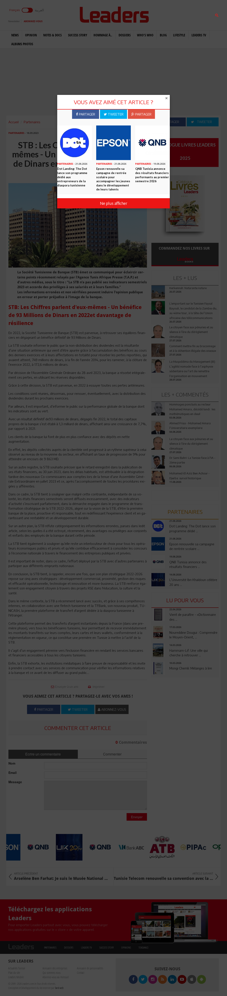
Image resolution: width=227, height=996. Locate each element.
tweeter (115, 114)
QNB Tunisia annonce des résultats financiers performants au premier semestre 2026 (152, 175)
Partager (86, 114)
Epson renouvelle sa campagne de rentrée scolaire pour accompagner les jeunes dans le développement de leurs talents (113, 179)
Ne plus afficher (113, 203)
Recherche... (162, 14)
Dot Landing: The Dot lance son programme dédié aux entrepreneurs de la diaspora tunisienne (72, 177)
